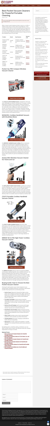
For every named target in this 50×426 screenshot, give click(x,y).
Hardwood (17, 5)
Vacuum (38, 5)
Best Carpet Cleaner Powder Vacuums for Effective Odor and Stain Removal (16, 372)
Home (2, 5)
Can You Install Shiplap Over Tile (41, 56)
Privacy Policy (24, 422)
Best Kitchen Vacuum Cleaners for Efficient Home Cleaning (13, 373)
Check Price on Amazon (16, 98)
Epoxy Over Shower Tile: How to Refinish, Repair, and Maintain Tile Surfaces (41, 53)
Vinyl (12, 5)
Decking (33, 5)
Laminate (6, 5)
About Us (19, 422)
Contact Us (30, 422)
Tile (28, 5)
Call (42, 78)
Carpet (23, 5)
